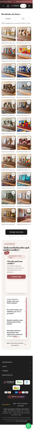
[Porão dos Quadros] (15, 6)
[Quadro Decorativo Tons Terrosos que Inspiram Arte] (24, 216)
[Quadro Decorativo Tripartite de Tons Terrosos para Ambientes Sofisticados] (24, 35)
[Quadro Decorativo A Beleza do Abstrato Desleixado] (8, 53)
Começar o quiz (16, 276)
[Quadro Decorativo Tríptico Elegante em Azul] (24, 89)
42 (22, 236)
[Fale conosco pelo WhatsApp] (28, 426)
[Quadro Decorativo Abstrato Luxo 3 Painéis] (8, 107)
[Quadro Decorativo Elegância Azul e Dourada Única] (8, 71)
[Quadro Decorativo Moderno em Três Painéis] (8, 89)
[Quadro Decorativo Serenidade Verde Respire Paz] (8, 198)
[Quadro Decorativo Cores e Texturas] (24, 125)
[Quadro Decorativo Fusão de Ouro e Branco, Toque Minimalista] (8, 35)
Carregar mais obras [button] (16, 232)
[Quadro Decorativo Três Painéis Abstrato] (24, 144)
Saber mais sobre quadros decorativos (15, 344)
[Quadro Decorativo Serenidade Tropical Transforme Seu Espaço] (8, 125)
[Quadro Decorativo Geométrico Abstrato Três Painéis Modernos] (24, 71)
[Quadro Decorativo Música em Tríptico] (8, 216)
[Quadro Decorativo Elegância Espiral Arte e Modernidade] (8, 144)
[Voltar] (3, 6)
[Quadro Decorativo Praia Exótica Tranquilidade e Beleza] (24, 198)
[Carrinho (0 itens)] (29, 6)
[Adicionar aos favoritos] (13, 30)
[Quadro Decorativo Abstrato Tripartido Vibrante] (8, 162)
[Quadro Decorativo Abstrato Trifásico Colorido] (24, 162)
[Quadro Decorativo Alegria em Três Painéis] (24, 53)
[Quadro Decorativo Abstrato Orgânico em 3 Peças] (8, 180)
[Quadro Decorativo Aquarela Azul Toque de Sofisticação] (24, 180)
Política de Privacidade (21, 421)
